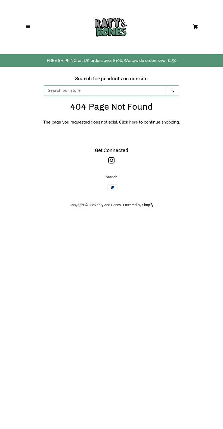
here (133, 122)
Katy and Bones (109, 205)
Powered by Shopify (138, 205)
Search (111, 177)
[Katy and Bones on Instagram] (111, 161)
